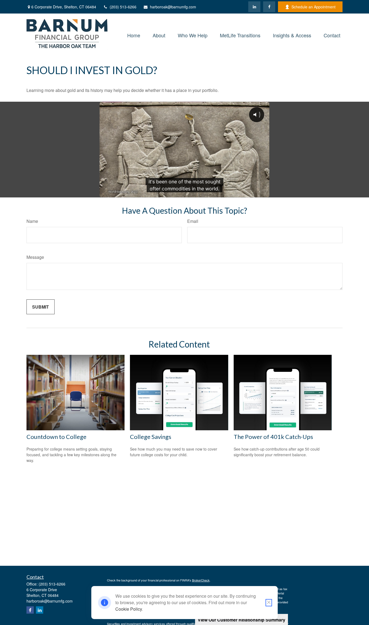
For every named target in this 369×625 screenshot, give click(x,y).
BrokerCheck (201, 580)
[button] (133, 34)
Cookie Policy (128, 609)
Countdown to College (56, 436)
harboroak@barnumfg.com (173, 6)
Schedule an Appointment (313, 6)
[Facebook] (269, 6)
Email (192, 221)
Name (32, 221)
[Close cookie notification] (269, 602)
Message (35, 257)
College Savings (150, 436)
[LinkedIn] (254, 6)
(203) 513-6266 (123, 6)
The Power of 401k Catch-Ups (273, 436)
